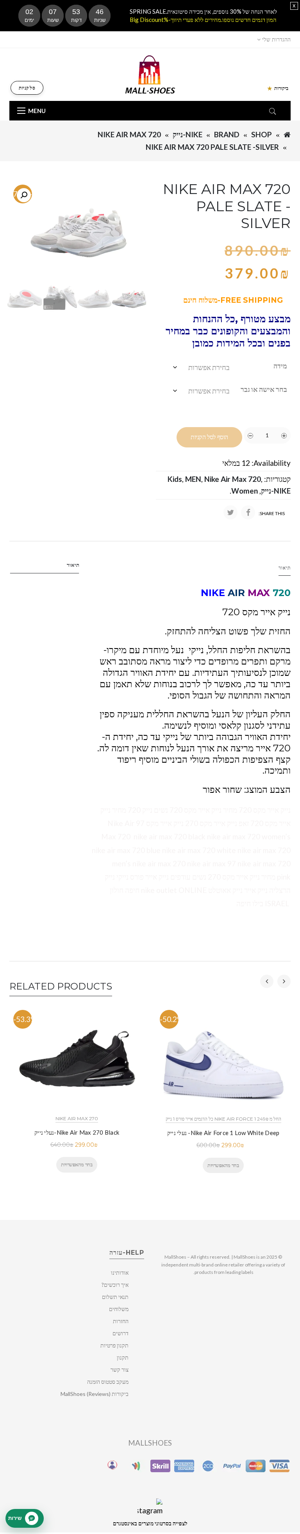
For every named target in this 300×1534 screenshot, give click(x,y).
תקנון (123, 1357)
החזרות (121, 1321)
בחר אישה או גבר (264, 389)
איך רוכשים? (115, 1284)
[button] (24, 195)
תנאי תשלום (115, 1296)
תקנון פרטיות (114, 1345)
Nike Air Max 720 (129, 134)
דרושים (120, 1333)
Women (244, 490)
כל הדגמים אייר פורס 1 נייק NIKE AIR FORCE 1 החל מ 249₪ (223, 1119)
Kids (175, 478)
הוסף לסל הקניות (209, 437)
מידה (280, 365)
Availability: (271, 462)
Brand (226, 134)
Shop (261, 134)
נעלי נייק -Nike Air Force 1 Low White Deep (223, 1132)
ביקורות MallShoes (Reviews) (95, 1393)
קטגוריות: (277, 478)
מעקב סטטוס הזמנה (108, 1381)
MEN (193, 478)
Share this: (272, 513)
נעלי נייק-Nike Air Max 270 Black (76, 1132)
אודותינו (120, 1272)
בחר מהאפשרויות (76, 1164)
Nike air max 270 (76, 1118)
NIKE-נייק (187, 134)
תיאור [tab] (73, 565)
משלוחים (119, 1309)
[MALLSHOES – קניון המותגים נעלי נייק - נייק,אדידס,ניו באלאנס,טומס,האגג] (150, 73)
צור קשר (120, 1369)
